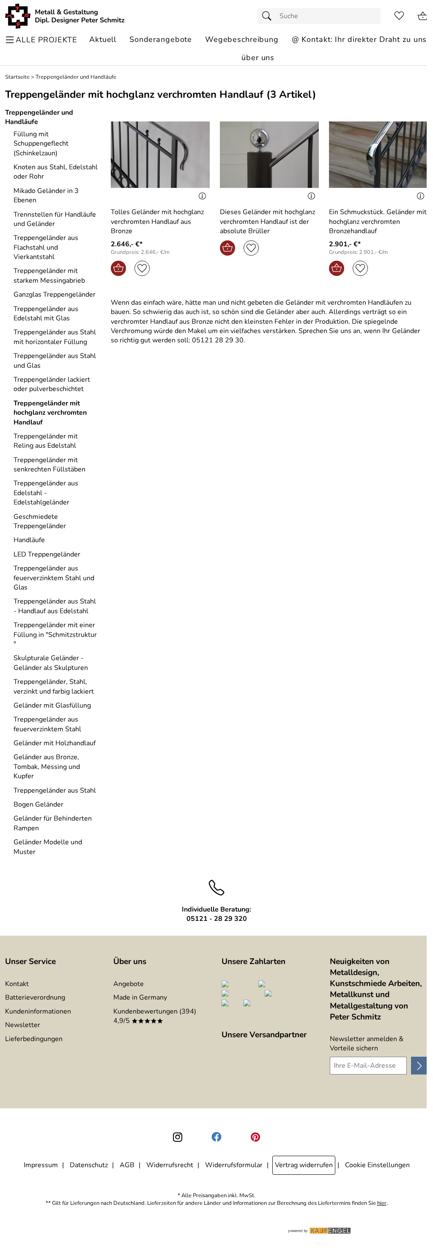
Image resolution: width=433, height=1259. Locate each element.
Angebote (128, 984)
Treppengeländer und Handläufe (76, 77)
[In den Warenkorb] (118, 268)
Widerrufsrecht (169, 1165)
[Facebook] (216, 1137)
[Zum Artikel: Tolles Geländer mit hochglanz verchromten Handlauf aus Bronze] (160, 155)
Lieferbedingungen (34, 1039)
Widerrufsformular (234, 1165)
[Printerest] (255, 1137)
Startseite (17, 77)
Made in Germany (140, 997)
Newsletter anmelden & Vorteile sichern (366, 1043)
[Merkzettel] (399, 16)
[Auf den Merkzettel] (142, 268)
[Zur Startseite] (65, 16)
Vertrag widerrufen (304, 1165)
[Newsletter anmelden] (419, 1065)
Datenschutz (89, 1165)
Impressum (41, 1165)
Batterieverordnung (35, 997)
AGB (127, 1165)
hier (381, 1203)
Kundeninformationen (38, 1011)
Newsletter (22, 1025)
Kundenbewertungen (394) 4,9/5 (154, 1016)
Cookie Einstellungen (377, 1165)
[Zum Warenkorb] (423, 16)
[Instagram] (177, 1137)
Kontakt (17, 984)
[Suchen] (269, 16)
